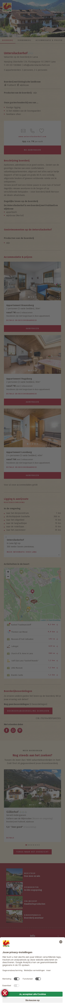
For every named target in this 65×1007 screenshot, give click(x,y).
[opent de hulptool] (5, 992)
